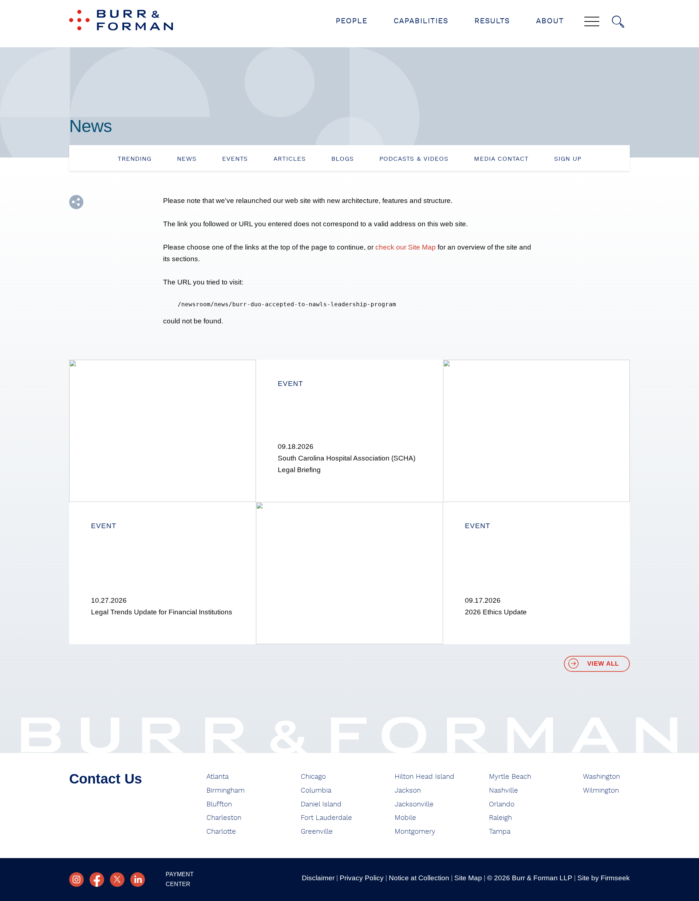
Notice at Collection (419, 878)
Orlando (501, 804)
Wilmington (601, 790)
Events (235, 159)
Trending (134, 159)
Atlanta (217, 776)
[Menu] (592, 22)
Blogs (342, 159)
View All (603, 663)
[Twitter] (117, 879)
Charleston (223, 817)
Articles (289, 159)
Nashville (503, 790)
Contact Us (105, 778)
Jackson (408, 790)
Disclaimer (318, 878)
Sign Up (567, 159)
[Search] (618, 22)
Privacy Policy (362, 878)
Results (492, 21)
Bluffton (219, 804)
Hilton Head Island (424, 776)
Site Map (468, 878)
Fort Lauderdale (326, 817)
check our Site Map (405, 247)
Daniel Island (321, 804)
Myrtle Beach (510, 776)
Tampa (499, 831)
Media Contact (501, 159)
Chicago (313, 776)
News (187, 159)
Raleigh (500, 817)
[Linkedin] (137, 879)
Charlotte (221, 831)
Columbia (316, 790)
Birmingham (225, 790)
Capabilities (421, 21)
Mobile (405, 817)
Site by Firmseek (603, 878)
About (550, 21)
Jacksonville (414, 804)
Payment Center (180, 879)
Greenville (317, 831)
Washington (601, 776)
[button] (76, 202)
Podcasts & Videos (414, 159)
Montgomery (415, 831)
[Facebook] (97, 879)
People (351, 21)
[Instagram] (76, 879)
